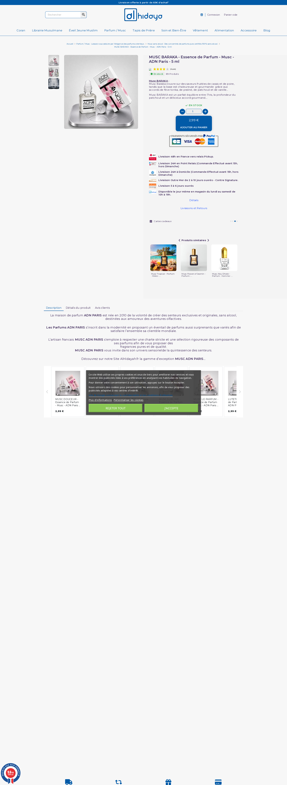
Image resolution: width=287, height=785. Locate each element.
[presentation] (124, 121)
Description (54, 307)
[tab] (54, 308)
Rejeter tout (116, 408)
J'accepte (171, 408)
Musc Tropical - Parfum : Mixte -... (163, 275)
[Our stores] (201, 15)
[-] (182, 111)
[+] (205, 111)
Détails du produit (78, 307)
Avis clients (102, 307)
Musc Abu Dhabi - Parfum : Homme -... (222, 275)
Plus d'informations (100, 399)
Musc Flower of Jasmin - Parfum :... (194, 275)
